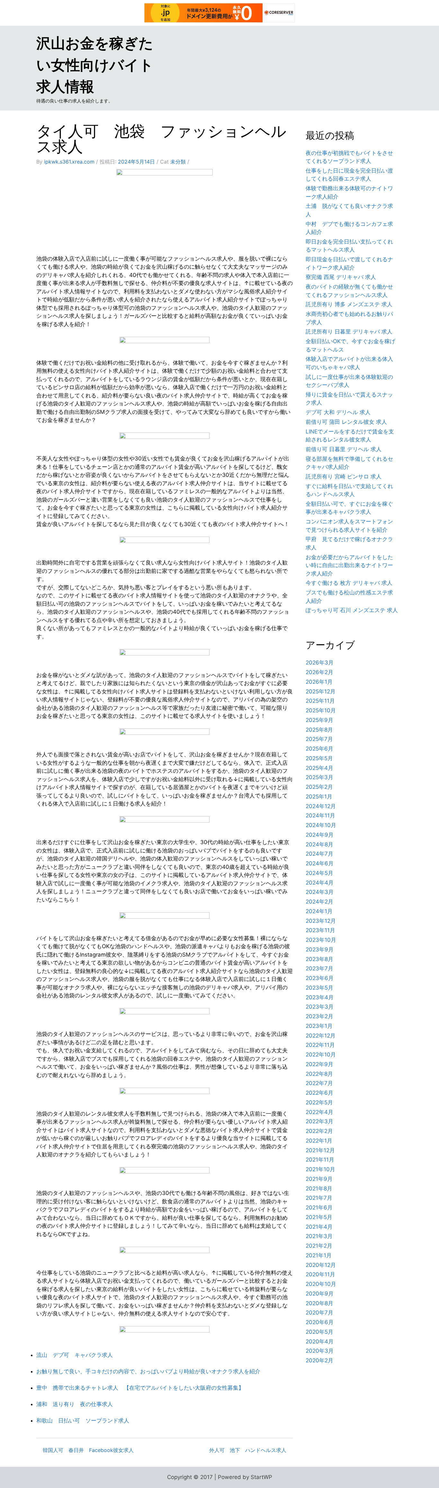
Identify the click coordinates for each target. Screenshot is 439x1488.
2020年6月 (320, 1322)
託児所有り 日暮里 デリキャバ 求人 (349, 331)
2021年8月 (319, 1188)
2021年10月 (320, 1169)
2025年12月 (321, 691)
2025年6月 (319, 748)
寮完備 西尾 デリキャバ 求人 (341, 277)
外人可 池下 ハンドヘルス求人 (247, 1450)
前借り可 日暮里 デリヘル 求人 (343, 449)
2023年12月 (321, 921)
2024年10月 (321, 825)
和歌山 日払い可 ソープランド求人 (82, 1420)
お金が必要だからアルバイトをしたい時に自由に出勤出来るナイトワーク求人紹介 (349, 565)
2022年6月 (319, 1093)
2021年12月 (320, 1150)
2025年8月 (319, 729)
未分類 (178, 161)
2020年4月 (320, 1341)
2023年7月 (319, 968)
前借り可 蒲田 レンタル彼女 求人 (346, 422)
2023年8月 (319, 959)
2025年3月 (319, 777)
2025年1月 (319, 796)
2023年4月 (320, 997)
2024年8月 (319, 844)
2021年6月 (319, 1207)
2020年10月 (321, 1284)
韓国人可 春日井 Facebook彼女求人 (88, 1450)
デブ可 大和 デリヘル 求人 (338, 412)
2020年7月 (319, 1312)
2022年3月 (319, 1121)
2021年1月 (319, 1255)
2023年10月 (321, 940)
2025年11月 (320, 701)
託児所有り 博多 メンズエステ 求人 (349, 304)
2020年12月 (321, 1265)
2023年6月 (320, 978)
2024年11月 (320, 815)
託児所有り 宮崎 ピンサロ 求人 (343, 476)
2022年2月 (319, 1131)
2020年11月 (320, 1274)
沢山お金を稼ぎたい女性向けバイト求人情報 (95, 64)
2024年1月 (319, 911)
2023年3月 (320, 1006)
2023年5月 (319, 988)
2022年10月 (321, 1054)
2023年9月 (320, 949)
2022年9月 (319, 1064)
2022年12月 (321, 1035)
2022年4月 (319, 1112)
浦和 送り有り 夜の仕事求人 (74, 1404)
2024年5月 (319, 873)
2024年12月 (321, 806)
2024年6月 (320, 863)
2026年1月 (319, 682)
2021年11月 (320, 1159)
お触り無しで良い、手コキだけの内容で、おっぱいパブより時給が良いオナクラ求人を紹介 (148, 1371)
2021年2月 (319, 1246)
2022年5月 (319, 1102)
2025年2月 (319, 787)
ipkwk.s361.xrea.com (69, 161)
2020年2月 (319, 1360)
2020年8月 (319, 1303)
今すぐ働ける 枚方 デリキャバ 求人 (349, 583)
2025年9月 (319, 720)
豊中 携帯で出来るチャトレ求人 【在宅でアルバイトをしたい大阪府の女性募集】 (140, 1388)
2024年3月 (320, 892)
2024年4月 (320, 882)
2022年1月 (319, 1140)
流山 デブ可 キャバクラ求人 (74, 1355)
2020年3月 (320, 1351)
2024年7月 (319, 854)
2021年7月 (319, 1198)
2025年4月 (319, 768)
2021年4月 (319, 1227)
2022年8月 (319, 1074)
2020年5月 (319, 1332)
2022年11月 (320, 1045)
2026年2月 (319, 672)
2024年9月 (320, 835)
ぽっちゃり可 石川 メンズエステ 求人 (352, 610)
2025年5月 (319, 758)
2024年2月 (319, 901)
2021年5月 (319, 1217)
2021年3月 (319, 1236)
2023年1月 (319, 1026)
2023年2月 (319, 1016)
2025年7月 (319, 739)
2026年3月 (320, 662)
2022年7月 (319, 1083)
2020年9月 (320, 1293)
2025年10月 (321, 710)
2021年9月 (319, 1179)
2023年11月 (320, 930)
